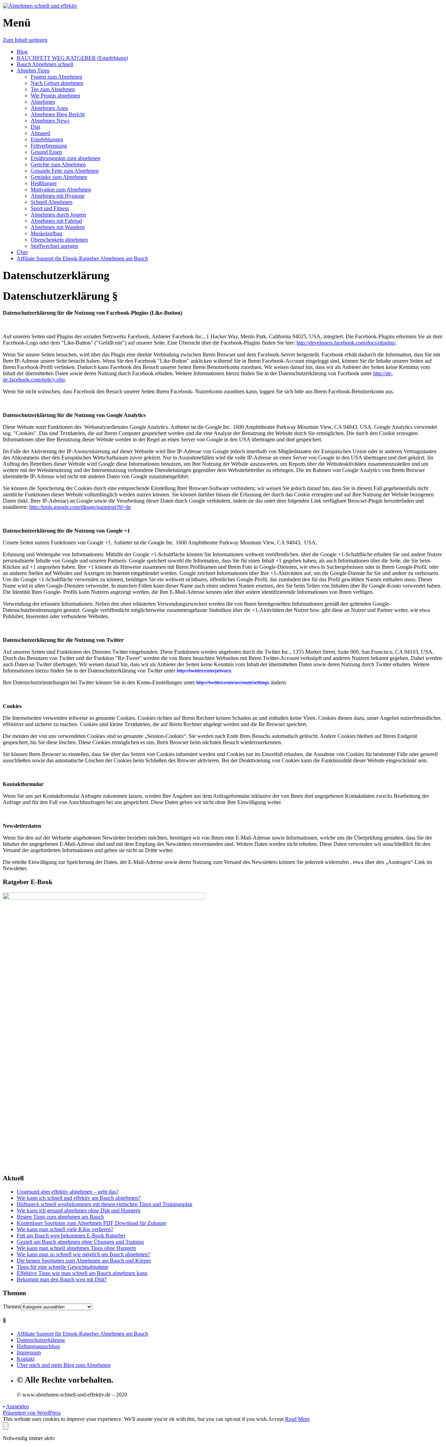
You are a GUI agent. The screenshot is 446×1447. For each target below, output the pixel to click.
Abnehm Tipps (33, 70)
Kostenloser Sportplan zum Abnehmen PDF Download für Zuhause (91, 1223)
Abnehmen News (50, 121)
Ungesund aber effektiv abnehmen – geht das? (67, 1192)
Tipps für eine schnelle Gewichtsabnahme (62, 1267)
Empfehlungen (47, 139)
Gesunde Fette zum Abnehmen (65, 171)
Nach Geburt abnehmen (57, 83)
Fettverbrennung (49, 146)
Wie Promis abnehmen (55, 96)
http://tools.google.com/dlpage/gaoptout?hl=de (80, 507)
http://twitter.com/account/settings (232, 682)
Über (22, 252)
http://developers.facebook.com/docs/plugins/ (346, 343)
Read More (297, 1419)
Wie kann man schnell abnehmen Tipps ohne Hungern (76, 1248)
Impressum (29, 1352)
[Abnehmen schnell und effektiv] (40, 6)
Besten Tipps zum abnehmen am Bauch (60, 1217)
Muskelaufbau (46, 233)
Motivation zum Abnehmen (61, 189)
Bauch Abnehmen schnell (45, 64)
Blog (22, 52)
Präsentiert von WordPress (32, 1413)
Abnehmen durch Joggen (58, 215)
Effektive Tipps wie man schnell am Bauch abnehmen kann (82, 1273)
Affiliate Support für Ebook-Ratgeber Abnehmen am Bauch (82, 258)
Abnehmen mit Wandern (58, 227)
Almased (40, 133)
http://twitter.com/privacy (204, 671)
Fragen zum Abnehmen (56, 77)
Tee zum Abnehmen (53, 89)
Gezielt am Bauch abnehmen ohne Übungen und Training (80, 1242)
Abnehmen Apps (49, 108)
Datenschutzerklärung (41, 1340)
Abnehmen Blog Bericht (58, 114)
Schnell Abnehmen (51, 202)
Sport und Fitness (50, 208)
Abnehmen (43, 102)
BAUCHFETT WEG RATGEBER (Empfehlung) (72, 58)
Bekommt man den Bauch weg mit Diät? (62, 1279)
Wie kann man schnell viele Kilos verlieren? (65, 1229)
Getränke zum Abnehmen (59, 177)
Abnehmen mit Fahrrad (56, 221)
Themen (12, 1307)
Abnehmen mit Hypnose (58, 196)
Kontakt (25, 1359)
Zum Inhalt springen (25, 40)
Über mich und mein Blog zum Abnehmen (63, 1365)
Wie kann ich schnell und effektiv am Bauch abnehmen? (78, 1198)
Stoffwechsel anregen (54, 246)
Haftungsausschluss (38, 1346)
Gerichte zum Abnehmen (58, 164)
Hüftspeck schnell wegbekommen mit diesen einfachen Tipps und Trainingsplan (104, 1204)
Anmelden (17, 1406)
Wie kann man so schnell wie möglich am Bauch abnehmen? (83, 1254)
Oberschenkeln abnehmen (59, 240)
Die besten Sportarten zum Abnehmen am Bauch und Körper (84, 1261)
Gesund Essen (46, 152)
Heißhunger (44, 183)
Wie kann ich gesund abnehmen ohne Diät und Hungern (78, 1210)
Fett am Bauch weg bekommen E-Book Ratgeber (71, 1235)
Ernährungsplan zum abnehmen (65, 158)
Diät (35, 127)
